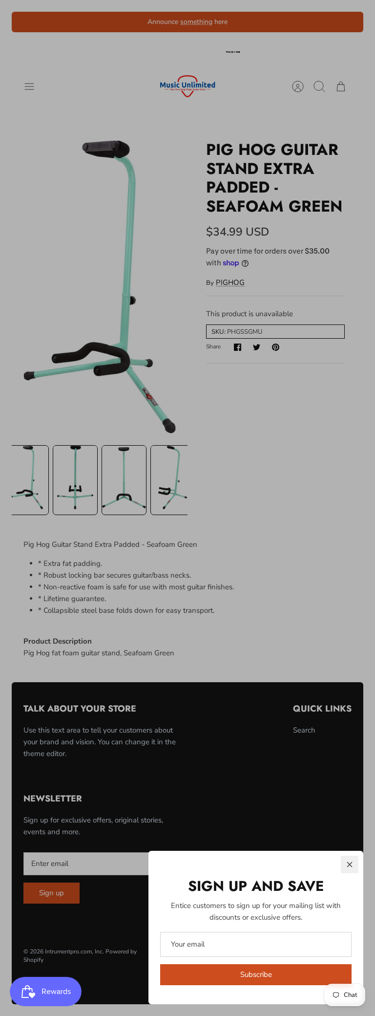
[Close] (349, 864)
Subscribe (256, 974)
